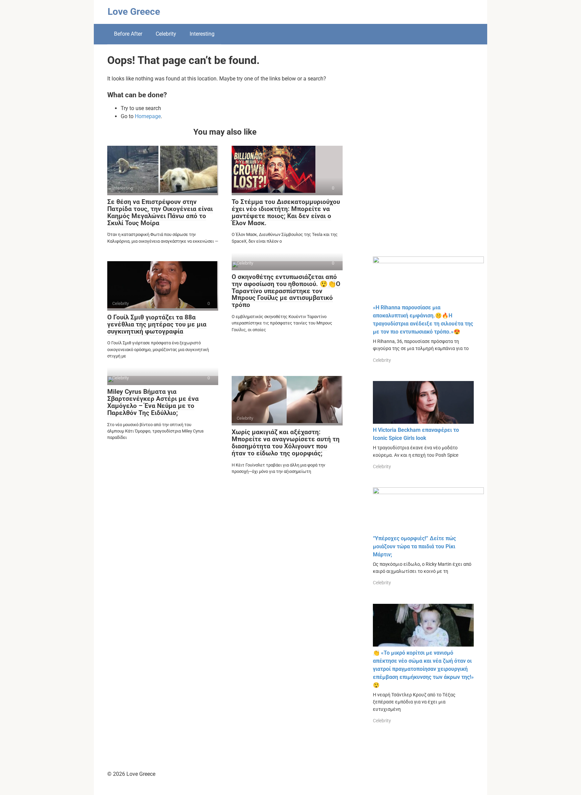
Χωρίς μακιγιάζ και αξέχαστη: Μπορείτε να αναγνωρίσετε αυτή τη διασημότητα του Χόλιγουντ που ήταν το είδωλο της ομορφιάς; (286, 442)
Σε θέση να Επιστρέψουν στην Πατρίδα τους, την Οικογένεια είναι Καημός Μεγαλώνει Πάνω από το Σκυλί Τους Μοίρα (160, 212)
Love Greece (134, 11)
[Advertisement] (423, 155)
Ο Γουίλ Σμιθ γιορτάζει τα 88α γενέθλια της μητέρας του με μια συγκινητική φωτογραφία (156, 324)
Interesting (202, 34)
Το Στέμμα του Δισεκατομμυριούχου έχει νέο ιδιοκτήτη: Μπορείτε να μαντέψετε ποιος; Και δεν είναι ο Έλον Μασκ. (286, 212)
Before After (128, 34)
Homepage (148, 116)
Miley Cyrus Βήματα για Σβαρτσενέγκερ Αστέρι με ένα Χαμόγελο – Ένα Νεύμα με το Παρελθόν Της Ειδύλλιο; (153, 402)
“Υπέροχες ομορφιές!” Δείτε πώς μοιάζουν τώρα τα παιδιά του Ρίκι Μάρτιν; (414, 546)
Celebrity (166, 34)
